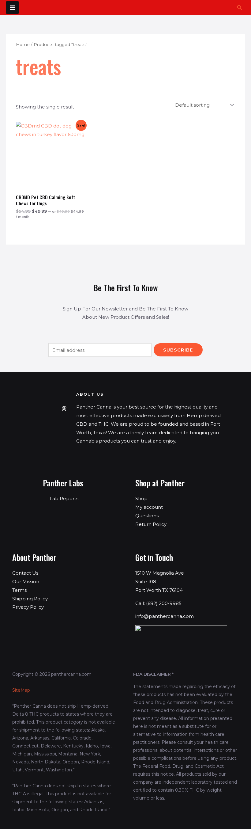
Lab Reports (64, 498)
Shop (141, 498)
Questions (147, 516)
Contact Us (25, 573)
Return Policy (151, 524)
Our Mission (25, 581)
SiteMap (21, 690)
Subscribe (178, 350)
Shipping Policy (30, 599)
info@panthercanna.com (164, 616)
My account (149, 507)
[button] (239, 8)
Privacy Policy (28, 607)
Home (23, 44)
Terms (19, 590)
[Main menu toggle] (12, 7)
